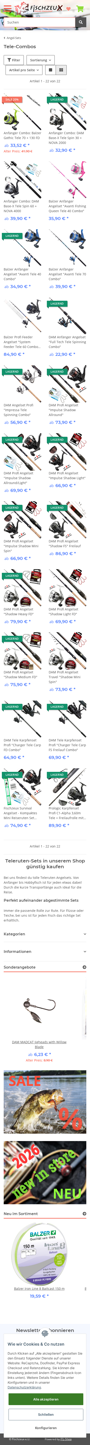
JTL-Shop (66, 1439)
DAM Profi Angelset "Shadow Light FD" (63, 611)
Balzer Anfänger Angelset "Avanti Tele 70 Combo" (67, 274)
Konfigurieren (46, 1428)
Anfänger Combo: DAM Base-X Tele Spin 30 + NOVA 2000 (66, 138)
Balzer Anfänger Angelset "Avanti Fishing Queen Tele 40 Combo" (67, 206)
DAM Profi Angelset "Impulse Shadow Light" (67, 475)
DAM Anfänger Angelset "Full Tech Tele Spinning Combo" (67, 342)
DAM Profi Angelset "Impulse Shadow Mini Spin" (21, 546)
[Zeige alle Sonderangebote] (84, 967)
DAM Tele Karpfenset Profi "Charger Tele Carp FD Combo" (22, 745)
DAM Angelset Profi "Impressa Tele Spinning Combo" (18, 410)
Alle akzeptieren (46, 1399)
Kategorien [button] (14, 934)
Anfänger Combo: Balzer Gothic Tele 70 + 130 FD (22, 135)
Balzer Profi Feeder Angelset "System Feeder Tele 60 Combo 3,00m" (21, 342)
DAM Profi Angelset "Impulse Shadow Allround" (63, 410)
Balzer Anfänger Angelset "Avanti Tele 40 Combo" (22, 274)
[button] (50, 70)
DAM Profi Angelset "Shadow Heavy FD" (19, 611)
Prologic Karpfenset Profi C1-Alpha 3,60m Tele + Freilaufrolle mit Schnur (66, 813)
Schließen (46, 1414)
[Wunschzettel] (68, 7)
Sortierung (38, 60)
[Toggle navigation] (8, 6)
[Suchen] (80, 22)
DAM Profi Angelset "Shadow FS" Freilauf (65, 543)
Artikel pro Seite (22, 70)
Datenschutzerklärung (24, 1387)
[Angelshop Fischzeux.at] (39, 8)
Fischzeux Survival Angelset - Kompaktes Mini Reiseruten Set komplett (20, 813)
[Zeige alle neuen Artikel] (84, 1214)
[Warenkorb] (79, 7)
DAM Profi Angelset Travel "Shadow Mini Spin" (65, 677)
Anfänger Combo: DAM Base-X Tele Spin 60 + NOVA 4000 (21, 206)
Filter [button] (15, 60)
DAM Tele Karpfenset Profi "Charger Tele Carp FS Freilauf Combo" (67, 745)
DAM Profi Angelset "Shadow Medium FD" (20, 674)
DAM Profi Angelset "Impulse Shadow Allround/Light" (18, 478)
